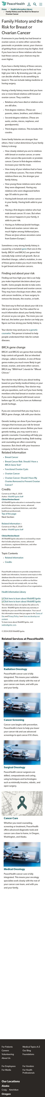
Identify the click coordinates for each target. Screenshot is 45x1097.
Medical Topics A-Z (31, 1047)
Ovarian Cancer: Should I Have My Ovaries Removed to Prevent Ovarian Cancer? (22, 481)
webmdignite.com (9, 625)
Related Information (11, 524)
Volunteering (8, 1054)
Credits (8, 562)
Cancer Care (11, 818)
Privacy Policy (13, 616)
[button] (35, 4)
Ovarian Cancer (12, 474)
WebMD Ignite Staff (15, 530)
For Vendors (28, 1066)
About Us (6, 1058)
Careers (5, 1051)
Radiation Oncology (15, 669)
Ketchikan (13, 1090)
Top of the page (9, 514)
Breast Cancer (11, 457)
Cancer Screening (14, 720)
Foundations (28, 1054)
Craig (4, 1090)
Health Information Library (21, 9)
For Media (6, 1070)
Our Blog (27, 1051)
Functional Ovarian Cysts (16, 469)
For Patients (7, 1047)
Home (4, 9)
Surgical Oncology (14, 767)
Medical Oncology (14, 869)
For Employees (8, 1066)
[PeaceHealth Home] (14, 3)
